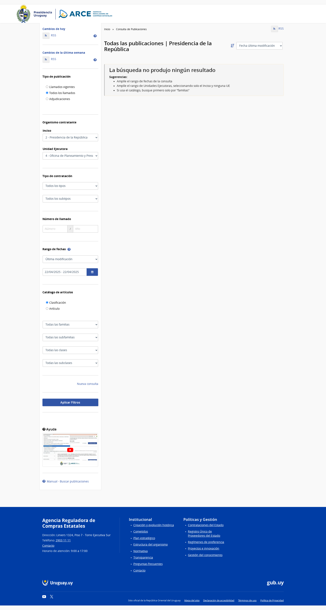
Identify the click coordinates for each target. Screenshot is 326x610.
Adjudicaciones (59, 99)
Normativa (140, 551)
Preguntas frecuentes (148, 564)
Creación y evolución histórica (153, 525)
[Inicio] (66, 14)
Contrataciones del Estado (206, 525)
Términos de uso (247, 600)
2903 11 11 (63, 540)
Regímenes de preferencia (206, 542)
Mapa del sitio (192, 600)
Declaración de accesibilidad (218, 600)
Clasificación (57, 303)
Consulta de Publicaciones (131, 29)
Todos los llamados (62, 93)
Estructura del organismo (150, 545)
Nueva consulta (87, 384)
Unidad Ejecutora (55, 149)
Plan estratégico (144, 538)
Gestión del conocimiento (205, 555)
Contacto (48, 546)
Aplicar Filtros (70, 402)
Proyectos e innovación (203, 548)
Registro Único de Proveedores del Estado (204, 533)
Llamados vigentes (62, 87)
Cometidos (140, 532)
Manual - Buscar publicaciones (67, 481)
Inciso (47, 130)
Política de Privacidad (272, 600)
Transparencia (143, 558)
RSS (53, 35)
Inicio (107, 29)
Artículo (54, 309)
